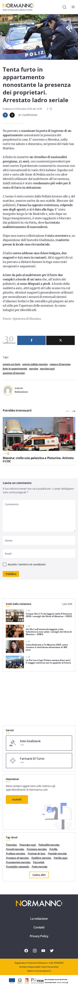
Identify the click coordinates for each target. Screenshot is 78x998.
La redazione (39, 919)
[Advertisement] (39, 699)
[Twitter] (60, 340)
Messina (33, 368)
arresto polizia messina (35, 364)
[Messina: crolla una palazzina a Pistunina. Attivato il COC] (39, 434)
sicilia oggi (61, 858)
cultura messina (16, 853)
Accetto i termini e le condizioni (27, 564)
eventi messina (16, 849)
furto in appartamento (15, 368)
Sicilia (54, 849)
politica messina (42, 858)
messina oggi (47, 368)
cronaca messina (37, 849)
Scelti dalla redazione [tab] (18, 604)
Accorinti (39, 862)
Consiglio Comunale (18, 866)
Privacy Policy (39, 936)
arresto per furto (11, 364)
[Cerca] (64, 7)
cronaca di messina (60, 364)
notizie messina (58, 853)
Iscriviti (16, 799)
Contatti (39, 927)
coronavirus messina (19, 862)
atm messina (40, 866)
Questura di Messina (14, 373)
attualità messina (49, 845)
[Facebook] (31, 340)
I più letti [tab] (67, 604)
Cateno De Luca (37, 853)
